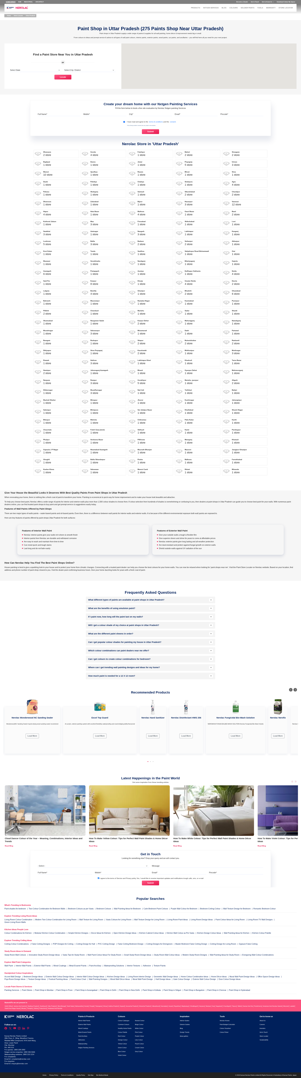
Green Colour (122, 1047)
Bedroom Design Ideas (33, 977)
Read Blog (9, 846)
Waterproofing (82, 1044)
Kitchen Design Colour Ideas (209, 933)
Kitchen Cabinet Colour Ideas (151, 933)
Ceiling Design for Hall (85, 944)
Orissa (105, 1006)
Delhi (6, 1006)
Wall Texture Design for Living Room (149, 920)
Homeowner (11, 2)
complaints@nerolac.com (20, 1059)
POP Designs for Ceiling (63, 944)
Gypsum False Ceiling (248, 944)
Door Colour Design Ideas (229, 979)
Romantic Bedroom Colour (264, 909)
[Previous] (291, 690)
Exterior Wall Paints (42, 966)
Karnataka (164, 1006)
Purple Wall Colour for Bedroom (184, 909)
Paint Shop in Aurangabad (86, 990)
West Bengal (62, 1006)
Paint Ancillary (95, 966)
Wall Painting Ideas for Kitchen (236, 933)
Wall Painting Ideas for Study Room (225, 955)
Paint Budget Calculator (227, 1024)
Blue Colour (122, 1051)
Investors (262, 1028)
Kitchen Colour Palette (261, 933)
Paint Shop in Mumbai (44, 990)
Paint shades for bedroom (15, 909)
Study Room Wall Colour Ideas (167, 955)
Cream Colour (139, 1047)
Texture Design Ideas (37, 979)
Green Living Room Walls (15, 922)
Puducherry (43, 1008)
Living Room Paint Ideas (177, 920)
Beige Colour (139, 1024)
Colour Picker (224, 1032)
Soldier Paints (247, 8)
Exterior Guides (185, 1024)
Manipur (208, 1006)
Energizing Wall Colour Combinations (258, 955)
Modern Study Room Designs (195, 955)
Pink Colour (139, 1032)
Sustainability (264, 1040)
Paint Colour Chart (79, 979)
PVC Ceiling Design (106, 944)
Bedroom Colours (103, 909)
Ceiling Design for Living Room (223, 944)
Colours (233, 8)
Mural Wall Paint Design (143, 979)
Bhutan (23, 1008)
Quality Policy (80, 1075)
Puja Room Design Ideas (15, 979)
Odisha (36, 1008)
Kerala (86, 1006)
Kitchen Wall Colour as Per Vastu (180, 933)
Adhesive (147, 966)
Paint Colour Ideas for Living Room (230, 920)
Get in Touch (255, 2)
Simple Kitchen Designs (78, 933)
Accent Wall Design (12, 977)
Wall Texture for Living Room (91, 920)
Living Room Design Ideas (202, 920)
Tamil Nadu (70, 1006)
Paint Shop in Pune (64, 990)
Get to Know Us (267, 2)
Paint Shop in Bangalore (194, 990)
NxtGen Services (211, 8)
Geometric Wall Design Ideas (166, 977)
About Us (262, 1020)
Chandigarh (227, 1006)
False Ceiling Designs (41, 944)
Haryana (202, 1006)
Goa (213, 1006)
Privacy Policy (53, 1075)
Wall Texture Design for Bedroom (237, 909)
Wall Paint (8, 966)
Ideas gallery (184, 1036)
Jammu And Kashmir (20, 1006)
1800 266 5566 (29, 1052)
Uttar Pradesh (52, 1006)
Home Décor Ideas (219, 977)
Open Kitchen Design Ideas (124, 933)
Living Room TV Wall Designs (260, 920)
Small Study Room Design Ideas (138, 955)
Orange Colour (122, 1040)
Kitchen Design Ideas (116, 977)
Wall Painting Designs (98, 979)
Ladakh (292, 1006)
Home (9, 15)
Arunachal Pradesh (132, 1006)
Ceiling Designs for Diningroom (159, 944)
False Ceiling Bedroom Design (130, 944)
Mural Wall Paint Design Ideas (242, 977)
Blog (224, 8)
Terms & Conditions (67, 1075)
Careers (262, 1024)
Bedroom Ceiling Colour (210, 909)
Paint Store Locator (244, 567)
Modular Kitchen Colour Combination (49, 933)
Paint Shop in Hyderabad (239, 990)
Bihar (11, 1006)
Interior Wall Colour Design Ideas (91, 977)
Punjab (92, 1006)
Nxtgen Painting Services (86, 1047)
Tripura (234, 1006)
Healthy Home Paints (124, 1028)
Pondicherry (258, 1006)
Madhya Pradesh (33, 1006)
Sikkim (240, 1006)
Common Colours (123, 1024)
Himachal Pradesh (145, 1006)
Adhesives (81, 1040)
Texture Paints (160, 966)
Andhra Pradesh (113, 1006)
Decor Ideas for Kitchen (101, 933)
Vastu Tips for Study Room (74, 955)
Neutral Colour (139, 1020)
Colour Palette (122, 1032)
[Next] (295, 690)
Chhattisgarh (194, 1006)
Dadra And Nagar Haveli (12, 1008)
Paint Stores (27, 990)
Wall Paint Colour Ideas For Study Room (104, 955)
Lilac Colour (139, 1040)
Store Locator (286, 8)
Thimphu (30, 1008)
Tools (260, 8)
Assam (170, 1006)
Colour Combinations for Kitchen (18, 933)
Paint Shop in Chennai (217, 990)
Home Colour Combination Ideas (195, 977)
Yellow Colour (122, 1044)
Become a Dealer (242, 2)
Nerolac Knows (225, 1020)
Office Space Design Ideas (268, 977)
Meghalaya (185, 1006)
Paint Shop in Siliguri (173, 990)
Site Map (90, 1075)
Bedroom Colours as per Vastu (81, 909)
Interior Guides (184, 1020)
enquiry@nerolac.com (19, 1063)
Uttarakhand (156, 1006)
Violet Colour (122, 1055)
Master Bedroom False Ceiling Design (191, 944)
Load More (32, 736)
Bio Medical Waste (102, 1075)
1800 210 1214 (28, 1054)
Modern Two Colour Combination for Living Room (55, 920)
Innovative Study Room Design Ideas (44, 955)
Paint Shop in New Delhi (129, 990)
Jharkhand (43, 1006)
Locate (63, 77)
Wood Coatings (60, 966)
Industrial (28, 2)
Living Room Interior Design (139, 977)
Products (195, 8)
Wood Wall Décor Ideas (120, 979)
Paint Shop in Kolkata (152, 990)
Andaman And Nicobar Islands (272, 1006)
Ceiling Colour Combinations (16, 944)
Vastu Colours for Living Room (118, 920)
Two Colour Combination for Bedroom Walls (47, 909)
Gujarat (122, 1006)
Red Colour (121, 1036)
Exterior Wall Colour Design (204, 979)
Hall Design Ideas (163, 979)
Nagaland (219, 1006)
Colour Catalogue (123, 1020)
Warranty (270, 8)
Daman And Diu (248, 1006)
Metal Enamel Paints (78, 966)
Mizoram (286, 1006)
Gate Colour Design (181, 979)
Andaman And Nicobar (55, 1008)
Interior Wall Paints (24, 966)
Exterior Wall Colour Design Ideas (60, 977)
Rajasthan (177, 1006)
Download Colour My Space (286, 2)
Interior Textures (134, 966)
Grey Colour (139, 1051)
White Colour (139, 1028)
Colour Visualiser (225, 1028)
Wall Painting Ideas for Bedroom (127, 909)
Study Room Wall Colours (15, 955)
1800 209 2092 (19, 1050)
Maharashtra (79, 1006)
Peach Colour (139, 1044)
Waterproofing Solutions (114, 966)
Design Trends (184, 1032)
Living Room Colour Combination (18, 920)
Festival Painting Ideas (58, 979)
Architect (40, 2)
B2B (19, 2)
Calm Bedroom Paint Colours (156, 909)
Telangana (98, 1006)
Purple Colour (139, 1036)
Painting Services (12, 990)
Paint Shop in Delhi (108, 990)
